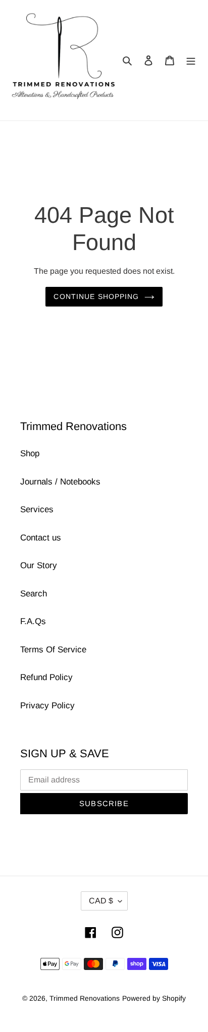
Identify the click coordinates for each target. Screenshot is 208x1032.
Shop (29, 453)
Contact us (40, 537)
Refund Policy (46, 677)
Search (33, 593)
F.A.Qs (33, 621)
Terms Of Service (53, 649)
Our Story (38, 565)
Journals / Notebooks (60, 482)
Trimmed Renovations (84, 998)
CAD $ (101, 900)
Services (37, 509)
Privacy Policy (47, 705)
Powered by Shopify (154, 998)
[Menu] (190, 60)
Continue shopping (96, 296)
